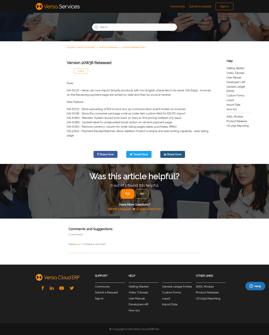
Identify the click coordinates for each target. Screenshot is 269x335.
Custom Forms (235, 95)
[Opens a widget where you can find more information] (237, 307)
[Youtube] (61, 288)
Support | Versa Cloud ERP (81, 47)
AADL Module (235, 116)
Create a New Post (149, 209)
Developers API (138, 304)
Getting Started (235, 68)
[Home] (58, 6)
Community (177, 6)
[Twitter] (72, 288)
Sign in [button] (224, 6)
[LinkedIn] (52, 288)
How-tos (232, 109)
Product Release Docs (134, 47)
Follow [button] (81, 71)
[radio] (127, 194)
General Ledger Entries (177, 286)
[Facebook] (42, 288)
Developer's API (236, 82)
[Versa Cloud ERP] (58, 277)
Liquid (230, 100)
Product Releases (108, 47)
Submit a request (200, 6)
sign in (79, 244)
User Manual (234, 77)
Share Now (106, 154)
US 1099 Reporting (238, 125)
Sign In (99, 298)
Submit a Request (119, 209)
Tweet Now (140, 154)
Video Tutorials (235, 73)
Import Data (233, 104)
